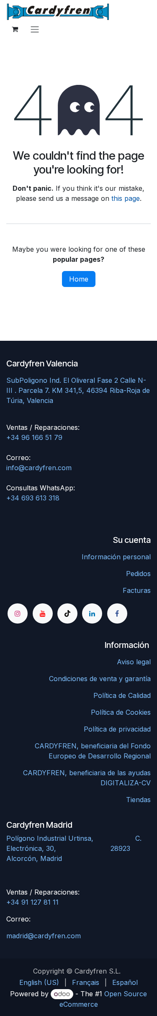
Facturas (137, 590)
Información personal (116, 557)
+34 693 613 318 (32, 498)
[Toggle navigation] (34, 29)
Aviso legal (134, 662)
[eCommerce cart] (14, 29)
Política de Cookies (121, 712)
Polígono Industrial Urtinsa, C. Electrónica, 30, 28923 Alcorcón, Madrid (74, 848)
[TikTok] (67, 613)
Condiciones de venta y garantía (100, 678)
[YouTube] (43, 613)
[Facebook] (117, 613)
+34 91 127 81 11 (32, 902)
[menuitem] (39, 982)
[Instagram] (18, 613)
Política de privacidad (117, 729)
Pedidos (138, 573)
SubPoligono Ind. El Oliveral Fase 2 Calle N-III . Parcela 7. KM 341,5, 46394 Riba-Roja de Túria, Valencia (78, 390)
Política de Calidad (122, 695)
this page (125, 198)
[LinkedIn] (92, 613)
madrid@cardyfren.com (43, 936)
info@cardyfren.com (39, 467)
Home (78, 279)
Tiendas (138, 799)
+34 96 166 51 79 (34, 437)
